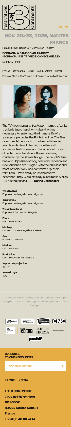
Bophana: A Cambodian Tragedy (36, 48)
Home (5, 48)
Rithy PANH (13, 62)
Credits (23, 380)
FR (60, 27)
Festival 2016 (9, 76)
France (6, 71)
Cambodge (19, 71)
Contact (10, 380)
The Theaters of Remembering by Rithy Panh (44, 76)
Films (14, 48)
